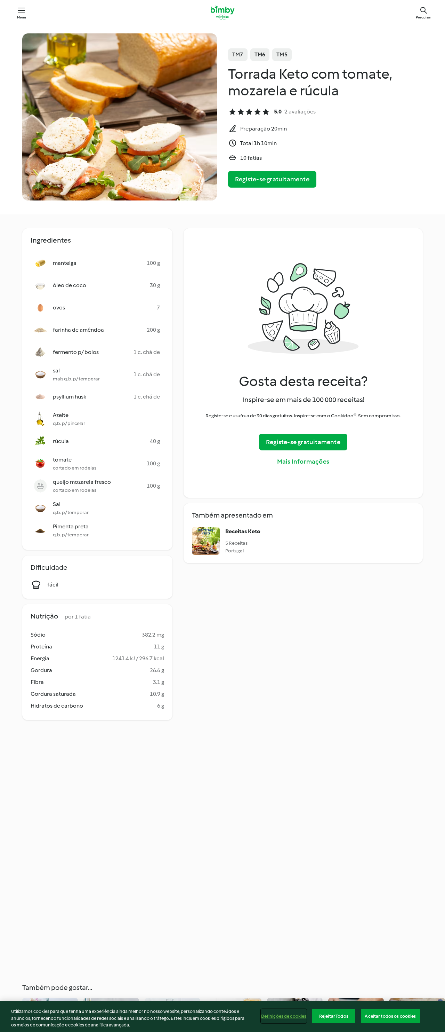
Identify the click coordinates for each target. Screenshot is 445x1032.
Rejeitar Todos (333, 1015)
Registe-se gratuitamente (272, 179)
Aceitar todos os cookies (390, 1015)
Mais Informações (303, 461)
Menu (21, 17)
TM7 (237, 54)
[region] (222, 1016)
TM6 (260, 54)
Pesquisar (423, 17)
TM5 (282, 54)
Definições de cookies (284, 1015)
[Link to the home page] (222, 12)
